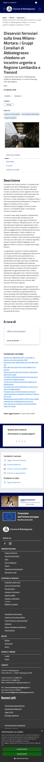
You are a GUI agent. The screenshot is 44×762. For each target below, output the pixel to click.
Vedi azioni (17, 96)
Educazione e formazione (13, 614)
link (3, 745)
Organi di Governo (11, 553)
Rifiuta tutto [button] (22, 754)
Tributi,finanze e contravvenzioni (16, 620)
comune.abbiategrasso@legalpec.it (17, 687)
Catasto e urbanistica (12, 598)
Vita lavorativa (10, 589)
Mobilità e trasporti (11, 604)
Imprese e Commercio (12, 592)
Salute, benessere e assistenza (15, 627)
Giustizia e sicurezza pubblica (15, 617)
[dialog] (22, 745)
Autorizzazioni (10, 630)
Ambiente (8, 624)
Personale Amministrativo (14, 569)
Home (4, 17)
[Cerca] (39, 9)
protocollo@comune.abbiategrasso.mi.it (19, 692)
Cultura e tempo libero (12, 585)
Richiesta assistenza (12, 715)
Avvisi (7, 647)
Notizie (7, 640)
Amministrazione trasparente (15, 725)
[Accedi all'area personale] (36, 2)
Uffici (6, 559)
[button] (22, 758)
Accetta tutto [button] (22, 749)
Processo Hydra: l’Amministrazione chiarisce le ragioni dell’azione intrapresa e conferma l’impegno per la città (21, 394)
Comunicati (21, 17)
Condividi (7, 96)
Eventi (7, 659)
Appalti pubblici (10, 595)
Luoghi (7, 656)
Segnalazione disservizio (13, 709)
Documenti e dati (11, 572)
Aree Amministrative (12, 556)
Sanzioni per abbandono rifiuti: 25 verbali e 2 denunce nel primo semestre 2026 (19, 358)
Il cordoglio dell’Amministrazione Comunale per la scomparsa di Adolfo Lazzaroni (21, 378)
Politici (7, 566)
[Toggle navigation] (4, 9)
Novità (12, 17)
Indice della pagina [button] (13, 155)
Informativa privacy (11, 728)
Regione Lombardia (9, 2)
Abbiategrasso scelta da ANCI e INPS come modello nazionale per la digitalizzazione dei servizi (21, 400)
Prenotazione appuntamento (15, 706)
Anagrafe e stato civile (12, 582)
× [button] (41, 731)
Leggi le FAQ (9, 712)
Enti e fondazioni (10, 562)
